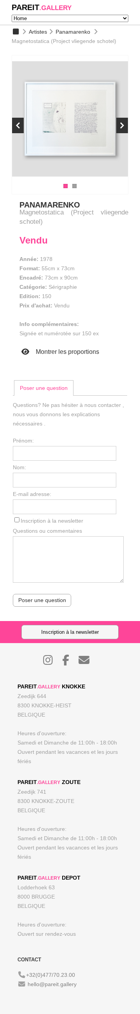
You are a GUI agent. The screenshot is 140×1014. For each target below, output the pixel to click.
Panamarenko (73, 32)
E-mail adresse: (32, 494)
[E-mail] (88, 662)
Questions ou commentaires (47, 531)
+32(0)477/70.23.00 (50, 975)
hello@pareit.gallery (52, 984)
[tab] (44, 388)
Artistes (38, 32)
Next (122, 125)
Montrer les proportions (66, 351)
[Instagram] (52, 662)
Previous (18, 125)
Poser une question (44, 388)
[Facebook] (69, 662)
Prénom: (23, 441)
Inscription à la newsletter (52, 521)
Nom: (19, 467)
